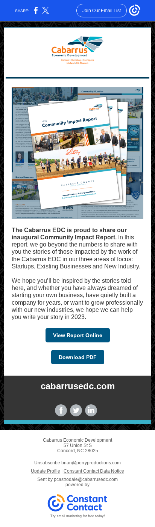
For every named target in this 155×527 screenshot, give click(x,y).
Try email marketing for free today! (77, 516)
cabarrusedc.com (78, 386)
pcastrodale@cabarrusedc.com (86, 479)
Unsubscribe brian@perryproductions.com (77, 462)
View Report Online (77, 335)
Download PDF (78, 357)
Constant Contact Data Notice (94, 471)
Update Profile (45, 471)
